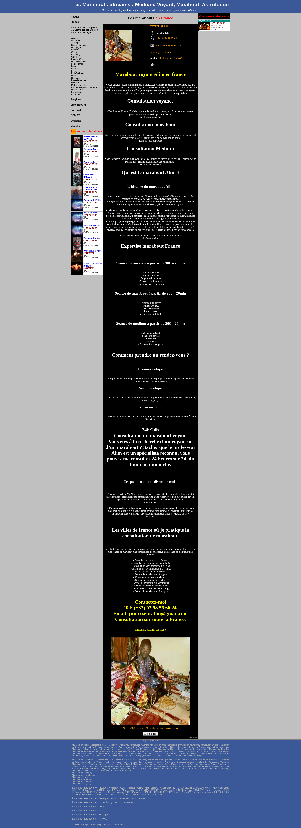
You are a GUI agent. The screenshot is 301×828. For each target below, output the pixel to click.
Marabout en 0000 (105, 760)
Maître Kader (125, 794)
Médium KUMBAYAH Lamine (199, 790)
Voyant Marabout (150, 741)
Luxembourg (76, 92)
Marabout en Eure (89, 766)
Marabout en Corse (115, 747)
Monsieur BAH (133, 790)
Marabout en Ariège (93, 762)
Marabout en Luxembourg (174, 751)
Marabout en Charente (197, 762)
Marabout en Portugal (154, 753)
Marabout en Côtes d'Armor (165, 764)
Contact (75, 825)
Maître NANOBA (188, 792)
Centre (74, 52)
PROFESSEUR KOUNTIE (83, 794)
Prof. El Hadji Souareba (169, 788)
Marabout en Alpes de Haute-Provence (202, 760)
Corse (74, 57)
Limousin (75, 68)
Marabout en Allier (177, 760)
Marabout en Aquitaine (118, 745)
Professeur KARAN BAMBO (84, 792)
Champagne (76, 54)
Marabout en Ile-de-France (193, 747)
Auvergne (75, 43)
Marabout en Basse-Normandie (163, 745)
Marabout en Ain (122, 760)
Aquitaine (75, 40)
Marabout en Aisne (138, 760)
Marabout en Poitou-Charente (85, 751)
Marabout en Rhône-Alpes (150, 751)
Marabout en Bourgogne (188, 745)
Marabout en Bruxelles (103, 753)
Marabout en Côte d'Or (143, 764)
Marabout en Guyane (116, 756)
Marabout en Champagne (94, 747)
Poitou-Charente (78, 85)
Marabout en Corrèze (98, 764)
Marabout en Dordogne (188, 764)
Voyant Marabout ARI (116, 790)
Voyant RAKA (211, 788)
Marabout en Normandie (169, 749)
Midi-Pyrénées (77, 73)
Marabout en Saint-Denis (82, 771)
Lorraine (75, 71)
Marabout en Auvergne (139, 745)
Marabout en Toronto (122, 771)
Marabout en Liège (134, 756)
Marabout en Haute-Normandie (166, 747)
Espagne (76, 120)
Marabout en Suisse (219, 751)
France (75, 22)
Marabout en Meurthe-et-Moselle (175, 769)
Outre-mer (75, 94)
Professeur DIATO (220, 790)
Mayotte (75, 126)
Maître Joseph (151, 788)
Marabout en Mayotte (81, 784)
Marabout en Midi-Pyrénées (126, 749)
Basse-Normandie (79, 45)
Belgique (76, 99)
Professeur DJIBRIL (97, 790)
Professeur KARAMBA (124, 792)
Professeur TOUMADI (135, 788)
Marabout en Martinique (193, 756)
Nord (73, 75)
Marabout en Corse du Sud (120, 764)
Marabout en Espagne (207, 753)
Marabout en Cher (80, 764)
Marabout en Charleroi (153, 756)
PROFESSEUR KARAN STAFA (166, 792)
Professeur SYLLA (116, 788)
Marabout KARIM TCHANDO (172, 790)
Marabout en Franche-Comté (138, 747)
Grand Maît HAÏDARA (149, 790)
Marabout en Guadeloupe (94, 756)
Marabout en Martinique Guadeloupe (181, 753)
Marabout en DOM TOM (82, 779)
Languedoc (76, 66)
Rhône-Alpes (77, 90)
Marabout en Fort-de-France (111, 766)
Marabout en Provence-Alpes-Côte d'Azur (118, 751)
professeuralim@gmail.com (168, 45)
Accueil (75, 16)
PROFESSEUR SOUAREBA (107, 794)
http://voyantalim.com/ (161, 52)
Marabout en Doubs (208, 764)
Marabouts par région (81, 32)
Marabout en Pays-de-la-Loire (194, 749)
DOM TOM (76, 115)
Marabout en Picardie (218, 749)
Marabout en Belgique (81, 773)
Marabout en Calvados (175, 762)
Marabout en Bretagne (209, 745)
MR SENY (82, 790)
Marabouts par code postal (84, 27)
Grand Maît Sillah (105, 792)
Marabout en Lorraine (103, 749)
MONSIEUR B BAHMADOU (192, 788)
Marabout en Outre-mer (198, 751)
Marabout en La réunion (181, 766)
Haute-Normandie (79, 61)
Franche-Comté (78, 59)
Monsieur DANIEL (143, 792)
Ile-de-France (77, 64)
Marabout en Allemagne (82, 753)
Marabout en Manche (116, 769)
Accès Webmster (121, 825)
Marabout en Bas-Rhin (132, 762)
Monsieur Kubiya (140, 794)
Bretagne (75, 50)
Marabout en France (80, 745)
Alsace (74, 38)
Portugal (76, 110)
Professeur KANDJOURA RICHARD (212, 792)
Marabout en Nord (148, 749)
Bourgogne (76, 47)
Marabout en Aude (112, 762)
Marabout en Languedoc (217, 747)
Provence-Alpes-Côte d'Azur (84, 87)
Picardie (75, 82)
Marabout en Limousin (82, 749)
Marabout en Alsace (99, 745)
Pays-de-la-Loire (78, 80)
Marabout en (120, 753)
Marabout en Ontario (172, 756)
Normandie (76, 78)
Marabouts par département (84, 30)
